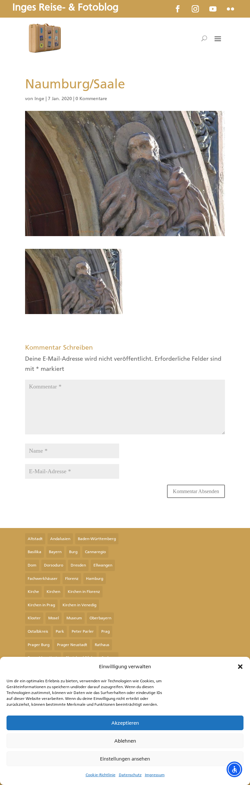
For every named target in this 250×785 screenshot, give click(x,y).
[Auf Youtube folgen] (213, 9)
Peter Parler (83, 631)
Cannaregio (95, 552)
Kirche (33, 591)
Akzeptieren (125, 723)
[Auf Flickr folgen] (230, 9)
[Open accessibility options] (234, 769)
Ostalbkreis (38, 631)
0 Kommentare (91, 98)
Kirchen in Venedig (79, 605)
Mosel (53, 618)
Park (60, 631)
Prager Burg (38, 644)
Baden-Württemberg (97, 538)
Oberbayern (100, 618)
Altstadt (35, 538)
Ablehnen (125, 741)
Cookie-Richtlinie (101, 775)
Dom (32, 565)
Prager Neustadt (72, 644)
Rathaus (102, 644)
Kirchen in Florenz (84, 591)
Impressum (155, 775)
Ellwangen (102, 565)
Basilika (34, 552)
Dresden (78, 565)
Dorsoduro (53, 565)
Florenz (71, 578)
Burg (73, 552)
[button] (240, 666)
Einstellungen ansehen (125, 759)
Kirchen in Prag (41, 605)
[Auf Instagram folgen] (195, 9)
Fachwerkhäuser (43, 578)
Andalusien (60, 538)
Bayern (55, 552)
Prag (105, 631)
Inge (39, 98)
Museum (74, 618)
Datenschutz (130, 775)
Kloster (34, 618)
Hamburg (94, 578)
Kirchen (53, 591)
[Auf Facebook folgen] (178, 9)
